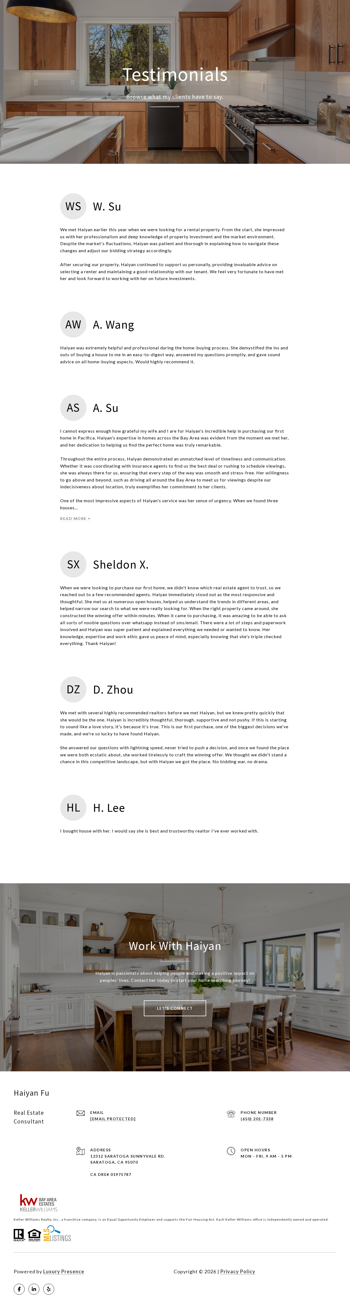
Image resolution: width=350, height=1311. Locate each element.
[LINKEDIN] (33, 1289)
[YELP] (48, 1289)
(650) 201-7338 (257, 1118)
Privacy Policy (237, 1271)
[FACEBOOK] (19, 1289)
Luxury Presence (63, 1271)
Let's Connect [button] (175, 1008)
